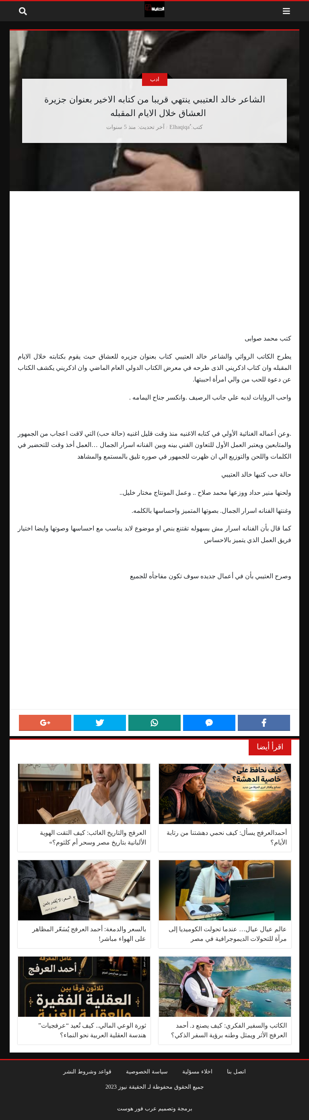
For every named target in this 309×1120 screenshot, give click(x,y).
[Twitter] (100, 723)
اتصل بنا (236, 1071)
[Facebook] (264, 723)
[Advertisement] (154, 273)
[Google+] (45, 723)
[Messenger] (209, 723)
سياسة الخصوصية (147, 1071)
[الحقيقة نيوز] (154, 9)
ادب (154, 79)
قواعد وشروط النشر (87, 1071)
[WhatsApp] (154, 723)
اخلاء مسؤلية (197, 1071)
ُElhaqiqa (179, 127)
